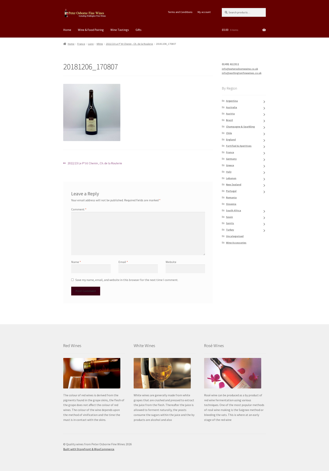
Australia (231, 107)
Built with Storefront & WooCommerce (88, 449)
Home (67, 30)
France (81, 44)
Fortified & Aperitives (239, 146)
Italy (229, 171)
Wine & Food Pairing (91, 30)
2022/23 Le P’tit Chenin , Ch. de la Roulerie (129, 44)
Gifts (138, 30)
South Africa (233, 210)
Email (123, 262)
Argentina (232, 101)
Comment (78, 209)
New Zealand (233, 184)
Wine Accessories (236, 242)
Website (171, 262)
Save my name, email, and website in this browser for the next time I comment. (126, 280)
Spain (229, 217)
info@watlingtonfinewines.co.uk (241, 73)
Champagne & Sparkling (240, 126)
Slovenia (231, 204)
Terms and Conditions (180, 12)
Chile (229, 133)
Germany (231, 158)
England (231, 139)
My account (204, 12)
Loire (91, 44)
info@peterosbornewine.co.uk (240, 69)
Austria (230, 113)
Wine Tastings (119, 30)
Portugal (231, 191)
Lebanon (231, 178)
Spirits (230, 223)
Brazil (229, 120)
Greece (230, 165)
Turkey (230, 229)
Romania (231, 197)
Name (76, 262)
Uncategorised (235, 236)
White (100, 44)
